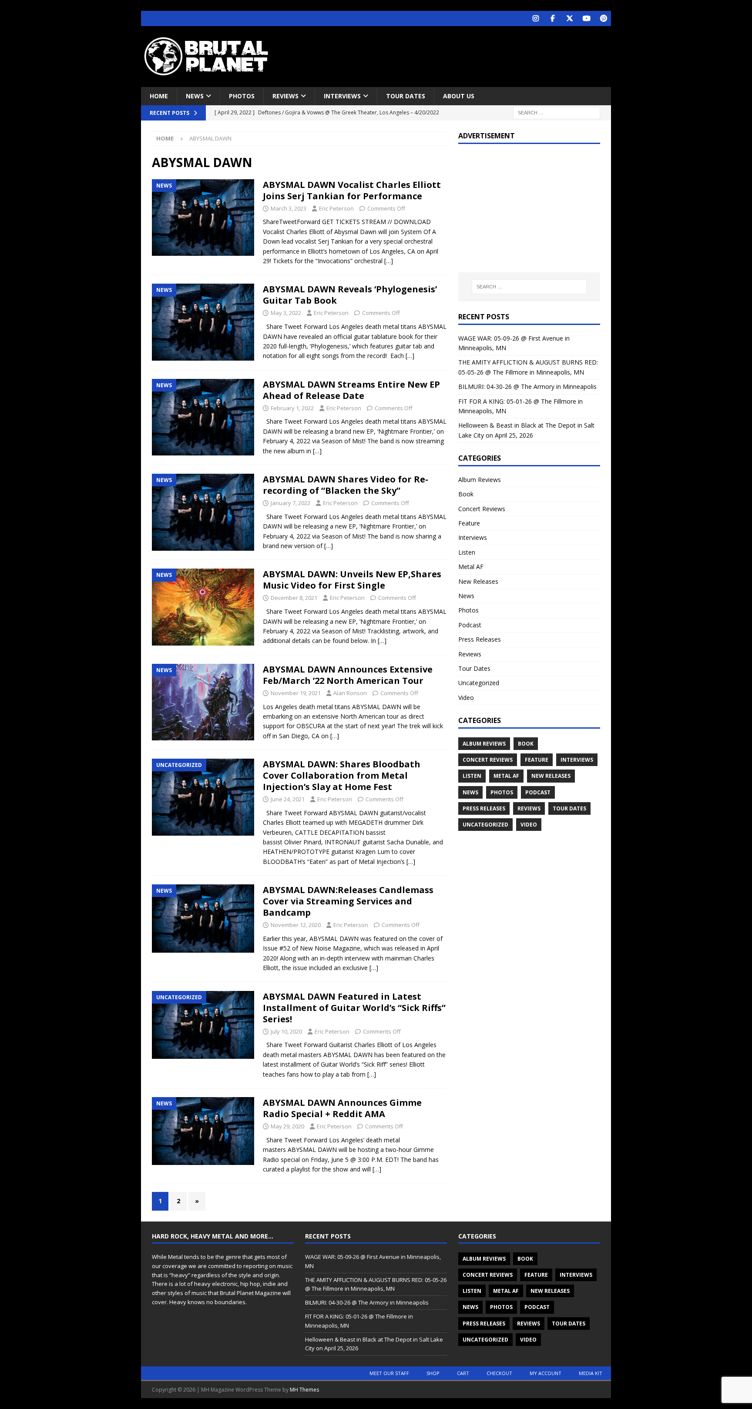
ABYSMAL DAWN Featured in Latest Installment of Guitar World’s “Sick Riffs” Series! (354, 1008)
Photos (242, 96)
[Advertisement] (460, 54)
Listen (466, 552)
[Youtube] (586, 18)
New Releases (478, 581)
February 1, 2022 (292, 408)
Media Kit (590, 1373)
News (195, 96)
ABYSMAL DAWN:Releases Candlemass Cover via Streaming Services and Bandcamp (348, 901)
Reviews (285, 96)
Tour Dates (405, 96)
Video (466, 697)
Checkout (499, 1373)
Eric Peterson (336, 208)
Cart (463, 1373)
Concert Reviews (481, 509)
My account (545, 1373)
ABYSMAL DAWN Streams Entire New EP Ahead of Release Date (351, 390)
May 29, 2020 (287, 1126)
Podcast (469, 625)
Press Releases (479, 639)
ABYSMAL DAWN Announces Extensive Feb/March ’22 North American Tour (348, 674)
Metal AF (470, 566)
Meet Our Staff (389, 1373)
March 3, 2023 (288, 208)
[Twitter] (569, 18)
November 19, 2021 (296, 693)
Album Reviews (479, 479)
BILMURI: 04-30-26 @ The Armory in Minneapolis (527, 386)
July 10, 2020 (286, 1031)
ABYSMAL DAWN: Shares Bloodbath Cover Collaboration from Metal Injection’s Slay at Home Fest (341, 775)
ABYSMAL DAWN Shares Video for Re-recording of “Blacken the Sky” (345, 484)
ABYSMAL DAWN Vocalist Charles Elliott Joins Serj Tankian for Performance (352, 190)
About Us (458, 96)
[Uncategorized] (203, 797)
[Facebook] (552, 18)
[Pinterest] (603, 18)
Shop (433, 1373)
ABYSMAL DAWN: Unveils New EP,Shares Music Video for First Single (352, 579)
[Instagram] (535, 18)
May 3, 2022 (286, 313)
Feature (469, 523)
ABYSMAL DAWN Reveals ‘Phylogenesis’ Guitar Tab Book (350, 294)
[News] (203, 217)
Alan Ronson (350, 693)
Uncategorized (478, 683)
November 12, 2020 (296, 925)
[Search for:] (556, 112)
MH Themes (304, 1389)
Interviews (342, 96)
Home (159, 96)
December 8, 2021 (294, 598)
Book (465, 494)
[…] (388, 261)
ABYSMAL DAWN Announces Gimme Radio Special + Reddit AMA (342, 1108)
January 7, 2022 (290, 503)
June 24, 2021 (288, 799)
